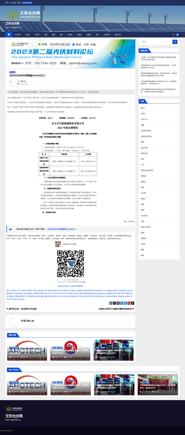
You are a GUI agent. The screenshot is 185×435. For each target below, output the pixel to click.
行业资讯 (18, 35)
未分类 (143, 193)
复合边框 (144, 148)
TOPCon (144, 119)
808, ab (23, 81)
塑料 (61, 35)
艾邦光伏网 (12, 23)
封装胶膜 (86, 290)
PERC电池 (47, 290)
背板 (45, 35)
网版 (45, 296)
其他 (19, 299)
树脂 (85, 293)
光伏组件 (13, 290)
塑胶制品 (32, 296)
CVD (105, 290)
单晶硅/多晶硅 (146, 136)
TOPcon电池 (37, 290)
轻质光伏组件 (146, 227)
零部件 (22, 296)
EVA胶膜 (63, 290)
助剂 (115, 293)
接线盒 (79, 35)
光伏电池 (73, 296)
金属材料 (109, 293)
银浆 (123, 293)
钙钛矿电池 (55, 290)
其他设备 (121, 296)
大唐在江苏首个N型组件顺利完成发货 (115, 309)
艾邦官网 (107, 35)
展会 (97, 35)
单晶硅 (29, 290)
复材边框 (144, 153)
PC (49, 293)
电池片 (28, 35)
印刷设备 (40, 296)
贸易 (93, 296)
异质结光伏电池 (147, 170)
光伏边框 (75, 293)
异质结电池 (98, 290)
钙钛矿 (37, 35)
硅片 (19, 290)
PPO (46, 293)
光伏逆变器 (122, 290)
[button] (174, 35)
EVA (52, 293)
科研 (86, 296)
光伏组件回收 (146, 131)
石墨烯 (16, 296)
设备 (142, 221)
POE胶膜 (78, 290)
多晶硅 (127, 296)
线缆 (100, 293)
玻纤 (119, 293)
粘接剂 (20, 293)
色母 (104, 293)
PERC (143, 114)
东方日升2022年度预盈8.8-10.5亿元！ (61, 229)
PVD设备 (71, 290)
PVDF (64, 293)
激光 (23, 299)
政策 (142, 187)
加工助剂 (60, 296)
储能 (97, 347)
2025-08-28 (15, 392)
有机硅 (95, 293)
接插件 (115, 290)
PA (60, 293)
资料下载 (118, 35)
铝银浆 (11, 296)
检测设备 (113, 296)
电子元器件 (13, 299)
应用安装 (36, 293)
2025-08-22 (102, 392)
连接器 (89, 35)
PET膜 (15, 293)
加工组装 (80, 296)
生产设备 (106, 296)
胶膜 (53, 35)
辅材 (81, 293)
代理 (89, 296)
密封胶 (89, 293)
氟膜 (10, 293)
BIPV (143, 108)
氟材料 (30, 293)
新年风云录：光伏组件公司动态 (22, 309)
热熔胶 (127, 293)
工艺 (142, 165)
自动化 (66, 296)
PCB (27, 296)
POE (57, 293)
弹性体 (70, 35)
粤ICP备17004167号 (6, 431)
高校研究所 (52, 296)
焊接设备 (99, 296)
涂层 (25, 293)
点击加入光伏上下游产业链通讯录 (70, 286)
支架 (129, 290)
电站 (8, 290)
